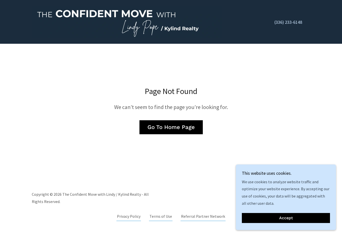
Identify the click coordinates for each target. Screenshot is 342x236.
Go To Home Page (171, 127)
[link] (127, 21)
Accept (286, 218)
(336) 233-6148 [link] (288, 22)
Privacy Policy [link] (128, 216)
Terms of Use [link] (160, 216)
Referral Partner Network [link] (203, 216)
